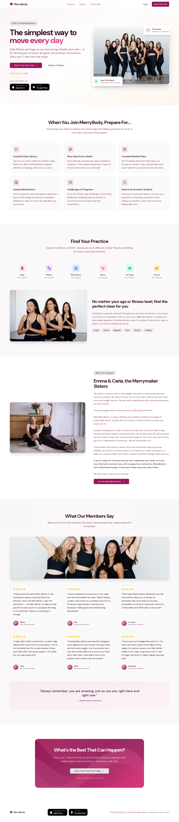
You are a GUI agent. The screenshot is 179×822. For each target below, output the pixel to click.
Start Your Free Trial (24, 65)
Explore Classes (56, 65)
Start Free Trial (160, 4)
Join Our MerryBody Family (109, 481)
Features (71, 4)
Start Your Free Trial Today (87, 771)
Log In (145, 4)
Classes (82, 4)
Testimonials (95, 4)
